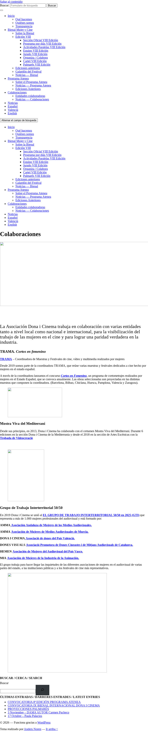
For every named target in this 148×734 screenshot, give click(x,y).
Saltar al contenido (11, 1)
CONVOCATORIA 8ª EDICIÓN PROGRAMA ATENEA (44, 702)
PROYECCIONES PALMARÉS (28, 709)
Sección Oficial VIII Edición (40, 40)
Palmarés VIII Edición (36, 64)
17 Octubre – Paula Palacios (25, 716)
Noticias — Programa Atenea (33, 85)
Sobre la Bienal (24, 33)
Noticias (13, 102)
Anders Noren (32, 729)
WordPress (43, 722)
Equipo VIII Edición (35, 50)
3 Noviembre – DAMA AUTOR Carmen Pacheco (38, 712)
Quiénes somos (24, 22)
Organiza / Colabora (35, 57)
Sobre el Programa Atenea (31, 82)
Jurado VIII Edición (35, 54)
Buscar (4, 683)
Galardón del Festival (28, 71)
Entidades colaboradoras (30, 96)
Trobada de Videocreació (16, 438)
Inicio (11, 15)
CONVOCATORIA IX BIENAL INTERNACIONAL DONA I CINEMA (54, 705)
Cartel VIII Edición (35, 61)
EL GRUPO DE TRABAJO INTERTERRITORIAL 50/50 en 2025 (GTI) (91, 515)
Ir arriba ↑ (52, 729)
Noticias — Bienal (26, 75)
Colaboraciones (17, 92)
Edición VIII (23, 36)
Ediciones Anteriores (28, 89)
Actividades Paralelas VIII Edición (44, 47)
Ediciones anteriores (27, 68)
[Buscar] (42, 690)
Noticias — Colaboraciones (32, 99)
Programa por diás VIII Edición (42, 43)
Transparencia (23, 26)
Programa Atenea (18, 78)
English (12, 113)
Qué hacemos (23, 19)
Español (13, 106)
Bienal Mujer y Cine (20, 29)
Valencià (13, 109)
